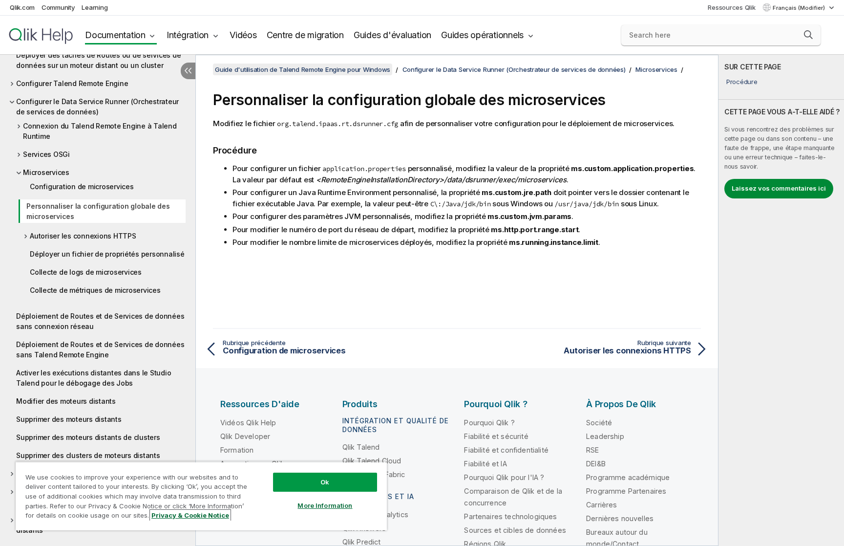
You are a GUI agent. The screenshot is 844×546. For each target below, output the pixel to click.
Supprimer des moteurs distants (69, 419)
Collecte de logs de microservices (86, 272)
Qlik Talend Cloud (371, 461)
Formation (236, 450)
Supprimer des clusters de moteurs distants (88, 455)
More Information (324, 505)
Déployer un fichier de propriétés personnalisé (107, 254)
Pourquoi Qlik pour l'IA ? (504, 477)
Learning (94, 7)
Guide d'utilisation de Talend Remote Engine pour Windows (302, 69)
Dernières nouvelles (620, 518)
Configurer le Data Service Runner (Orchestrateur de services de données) (97, 106)
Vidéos (243, 35)
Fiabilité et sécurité (496, 436)
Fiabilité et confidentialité (506, 450)
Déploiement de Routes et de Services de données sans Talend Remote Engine (100, 349)
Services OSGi (46, 154)
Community (58, 7)
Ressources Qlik (731, 7)
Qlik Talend (361, 447)
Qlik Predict (361, 542)
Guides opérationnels (482, 35)
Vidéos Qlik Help (248, 422)
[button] (808, 35)
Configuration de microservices (82, 186)
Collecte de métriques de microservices (95, 290)
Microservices (46, 172)
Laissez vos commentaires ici (779, 188)
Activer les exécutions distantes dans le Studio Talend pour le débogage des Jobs (93, 378)
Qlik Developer (245, 436)
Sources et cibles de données (515, 530)
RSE (592, 450)
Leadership (605, 436)
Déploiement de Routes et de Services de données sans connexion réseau (100, 321)
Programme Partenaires (626, 491)
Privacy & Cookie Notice (190, 515)
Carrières (601, 505)
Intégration (188, 35)
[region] (201, 495)
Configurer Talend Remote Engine (72, 83)
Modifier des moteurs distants (66, 401)
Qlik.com (22, 7)
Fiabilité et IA (485, 463)
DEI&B (596, 463)
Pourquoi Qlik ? (489, 422)
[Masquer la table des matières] (188, 71)
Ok (324, 482)
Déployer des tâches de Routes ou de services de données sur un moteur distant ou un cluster (98, 60)
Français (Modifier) (799, 7)
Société (599, 422)
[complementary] (781, 300)
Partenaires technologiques (510, 516)
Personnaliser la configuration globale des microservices (98, 211)
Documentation (115, 35)
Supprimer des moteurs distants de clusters (88, 437)
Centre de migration (305, 35)
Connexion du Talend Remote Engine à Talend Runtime (100, 131)
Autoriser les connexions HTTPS (83, 236)
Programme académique (628, 477)
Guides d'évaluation (392, 35)
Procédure (742, 82)
